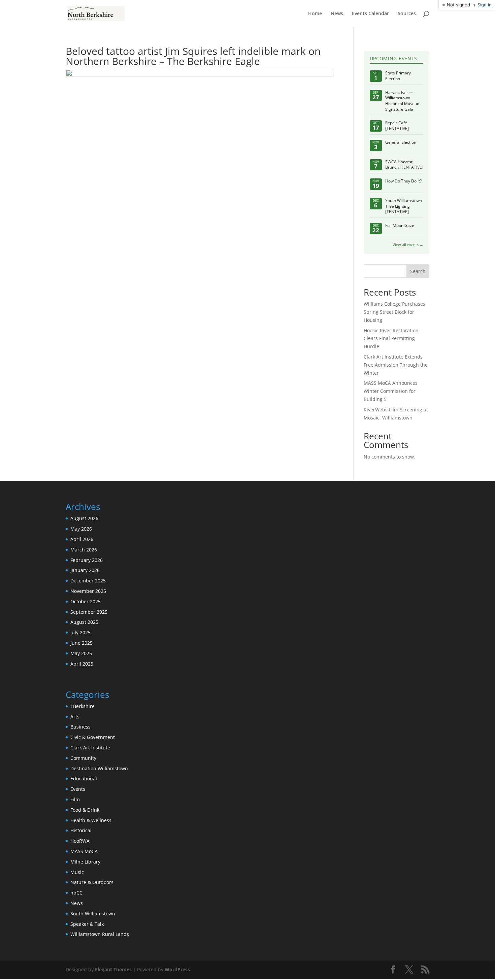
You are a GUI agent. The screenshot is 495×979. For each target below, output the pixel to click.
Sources (407, 13)
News (337, 13)
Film (75, 799)
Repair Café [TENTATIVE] (397, 125)
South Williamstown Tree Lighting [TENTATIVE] (403, 206)
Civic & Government (92, 737)
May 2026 (81, 529)
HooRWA (80, 841)
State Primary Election (398, 75)
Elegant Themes (113, 969)
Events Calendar (370, 13)
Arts (74, 716)
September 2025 (88, 612)
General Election (400, 142)
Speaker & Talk (87, 924)
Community (83, 758)
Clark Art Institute (90, 747)
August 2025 (84, 622)
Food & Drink (84, 810)
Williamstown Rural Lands (99, 934)
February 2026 (86, 560)
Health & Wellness (90, 820)
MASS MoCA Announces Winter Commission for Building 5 (391, 391)
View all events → (408, 244)
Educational (83, 778)
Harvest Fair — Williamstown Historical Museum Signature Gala (403, 101)
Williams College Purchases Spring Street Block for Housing (394, 312)
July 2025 (80, 632)
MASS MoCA (84, 851)
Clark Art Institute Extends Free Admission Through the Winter (396, 364)
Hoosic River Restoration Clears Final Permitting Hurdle (391, 338)
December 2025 (88, 580)
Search (418, 271)
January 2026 (85, 570)
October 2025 (85, 601)
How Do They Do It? (403, 181)
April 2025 (81, 664)
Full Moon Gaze (399, 225)
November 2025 (88, 591)
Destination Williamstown (99, 768)
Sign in (484, 4)
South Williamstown (92, 913)
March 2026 (83, 549)
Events (77, 789)
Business (80, 726)
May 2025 (81, 653)
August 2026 (84, 518)
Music (77, 872)
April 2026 (81, 539)
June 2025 (81, 643)
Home (315, 13)
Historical (81, 830)
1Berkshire (82, 706)
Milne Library (85, 861)
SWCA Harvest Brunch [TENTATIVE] (404, 164)
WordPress (177, 969)
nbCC (76, 892)
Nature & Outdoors (91, 882)
